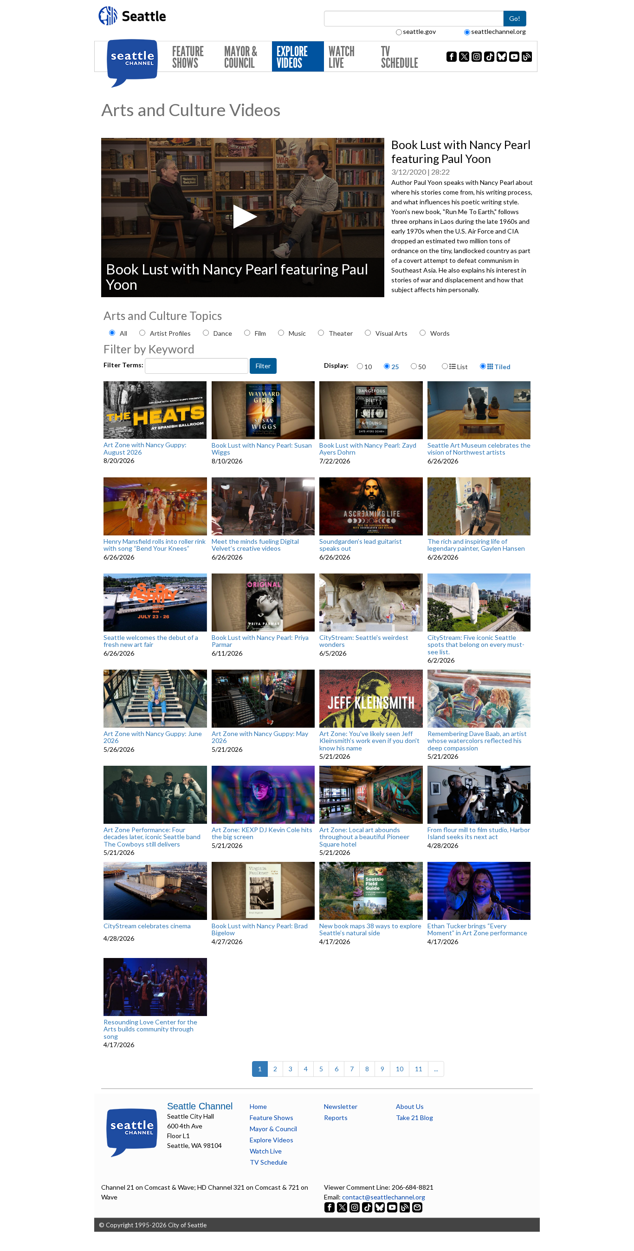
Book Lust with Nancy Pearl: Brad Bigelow (260, 929)
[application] (242, 217)
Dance (222, 333)
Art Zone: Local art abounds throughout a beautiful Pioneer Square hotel (364, 836)
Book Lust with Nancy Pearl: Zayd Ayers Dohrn (367, 449)
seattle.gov (419, 31)
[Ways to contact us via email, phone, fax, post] (417, 1207)
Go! (514, 18)
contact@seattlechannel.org (383, 1197)
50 (422, 367)
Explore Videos (292, 57)
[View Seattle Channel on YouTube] (393, 1207)
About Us (410, 1106)
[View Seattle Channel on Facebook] (330, 1207)
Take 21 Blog (414, 1117)
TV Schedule (399, 57)
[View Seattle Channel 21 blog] (405, 1207)
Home (258, 1106)
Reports (336, 1117)
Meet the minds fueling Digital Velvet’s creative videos (255, 545)
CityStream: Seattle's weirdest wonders (363, 641)
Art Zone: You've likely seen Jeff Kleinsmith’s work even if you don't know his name (369, 740)
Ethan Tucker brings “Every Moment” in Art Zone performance (477, 929)
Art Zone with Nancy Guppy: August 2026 (145, 448)
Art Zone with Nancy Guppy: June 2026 (153, 737)
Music (297, 333)
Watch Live (342, 57)
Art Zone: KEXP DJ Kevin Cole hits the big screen (262, 833)
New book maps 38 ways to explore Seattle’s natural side (370, 929)
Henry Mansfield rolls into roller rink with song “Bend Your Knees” (155, 545)
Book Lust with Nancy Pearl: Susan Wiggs (262, 449)
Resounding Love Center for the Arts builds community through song (150, 1029)
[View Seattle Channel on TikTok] (367, 1207)
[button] (242, 217)
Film (260, 333)
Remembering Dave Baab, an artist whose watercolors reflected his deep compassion (477, 740)
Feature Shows (188, 57)
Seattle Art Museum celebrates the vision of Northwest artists (478, 449)
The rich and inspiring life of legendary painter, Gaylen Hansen (476, 545)
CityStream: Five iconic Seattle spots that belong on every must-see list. (475, 644)
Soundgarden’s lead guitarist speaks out (360, 545)
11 (418, 1069)
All (123, 333)
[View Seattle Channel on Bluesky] (379, 1207)
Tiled (502, 367)
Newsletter (340, 1106)
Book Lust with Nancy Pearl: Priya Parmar (260, 641)
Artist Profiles (170, 333)
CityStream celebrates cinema (147, 926)
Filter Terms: (124, 365)
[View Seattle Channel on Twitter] (342, 1207)
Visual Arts (391, 333)
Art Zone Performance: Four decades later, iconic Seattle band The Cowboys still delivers (152, 836)
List (462, 367)
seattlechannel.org (498, 31)
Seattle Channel (200, 1106)
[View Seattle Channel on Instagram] (355, 1207)
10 (368, 367)
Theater (341, 333)
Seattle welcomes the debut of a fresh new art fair (151, 641)
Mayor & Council (240, 57)
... (436, 1069)
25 (395, 367)
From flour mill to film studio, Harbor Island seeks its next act (478, 833)
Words (440, 333)
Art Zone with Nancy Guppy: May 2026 (260, 737)
